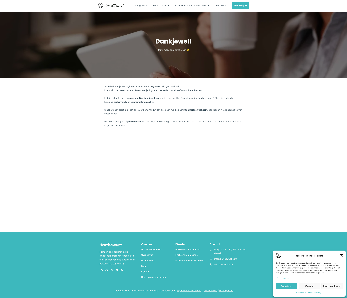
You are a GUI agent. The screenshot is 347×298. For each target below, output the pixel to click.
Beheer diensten (283, 278)
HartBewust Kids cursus (187, 249)
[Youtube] (107, 270)
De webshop (147, 260)
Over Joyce (220, 5)
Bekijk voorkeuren (332, 286)
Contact (145, 271)
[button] (341, 255)
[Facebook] (101, 270)
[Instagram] (112, 270)
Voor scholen (159, 5)
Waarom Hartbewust (151, 249)
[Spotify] (122, 270)
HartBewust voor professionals (190, 5)
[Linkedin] (117, 270)
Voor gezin (139, 5)
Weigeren (309, 286)
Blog (143, 266)
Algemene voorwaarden (189, 290)
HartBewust (114, 6)
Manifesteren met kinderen (189, 260)
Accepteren (286, 286)
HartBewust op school (186, 255)
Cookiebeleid (301, 292)
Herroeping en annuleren (153, 277)
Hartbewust (110, 245)
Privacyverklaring (314, 292)
